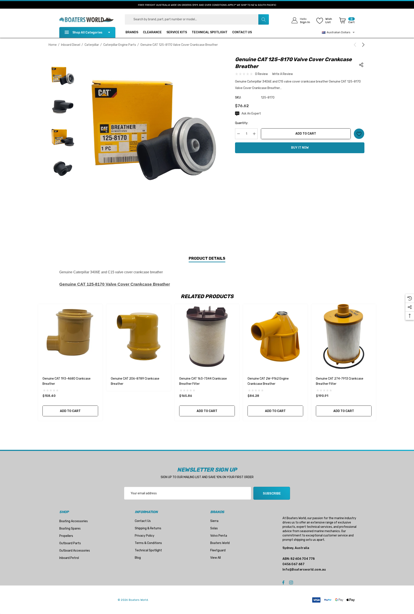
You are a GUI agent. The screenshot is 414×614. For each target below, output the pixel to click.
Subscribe (272, 493)
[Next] (362, 45)
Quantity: (241, 123)
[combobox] (197, 19)
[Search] (263, 19)
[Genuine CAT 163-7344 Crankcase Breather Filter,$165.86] (207, 336)
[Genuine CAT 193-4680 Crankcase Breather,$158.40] (70, 336)
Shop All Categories (87, 32)
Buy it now (300, 148)
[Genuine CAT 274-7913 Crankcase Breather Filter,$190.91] (343, 336)
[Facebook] (283, 582)
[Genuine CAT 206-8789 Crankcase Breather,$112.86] (138, 336)
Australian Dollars (337, 32)
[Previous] (356, 45)
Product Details (207, 258)
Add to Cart (305, 133)
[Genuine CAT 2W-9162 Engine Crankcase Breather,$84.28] (275, 336)
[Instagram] (291, 582)
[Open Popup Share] (361, 64)
